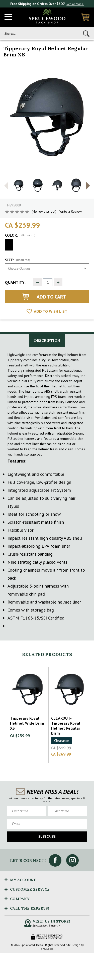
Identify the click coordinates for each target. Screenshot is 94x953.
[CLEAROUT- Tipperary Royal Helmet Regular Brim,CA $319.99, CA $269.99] (69, 689)
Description (47, 340)
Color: (20, 235)
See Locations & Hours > (46, 925)
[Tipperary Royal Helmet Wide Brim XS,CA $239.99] (28, 689)
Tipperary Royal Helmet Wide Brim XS (27, 723)
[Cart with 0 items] (85, 17)
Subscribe (47, 836)
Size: (17, 259)
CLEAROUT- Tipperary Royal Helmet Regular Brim (65, 726)
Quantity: (15, 282)
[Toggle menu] (8, 16)
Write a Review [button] (70, 211)
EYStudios (47, 949)
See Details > (75, 4)
